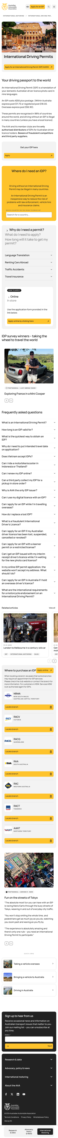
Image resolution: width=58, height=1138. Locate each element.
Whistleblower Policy (41, 1117)
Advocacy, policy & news (17, 1068)
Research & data (13, 1059)
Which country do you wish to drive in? (23, 210)
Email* (8, 1035)
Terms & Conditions (11, 1117)
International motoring (16, 1076)
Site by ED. (8, 1121)
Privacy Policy (26, 1117)
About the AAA (12, 1085)
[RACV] (27, 6)
